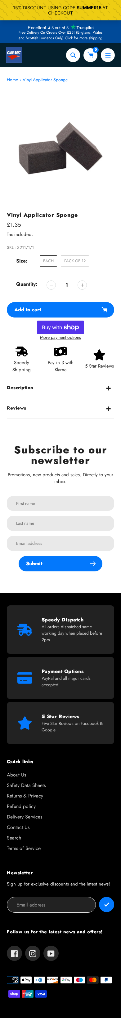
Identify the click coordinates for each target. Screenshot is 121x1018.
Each (48, 261)
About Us (16, 774)
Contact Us (18, 827)
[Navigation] (108, 55)
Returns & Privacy (25, 795)
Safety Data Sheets (26, 785)
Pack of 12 (75, 261)
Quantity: (26, 284)
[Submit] (106, 904)
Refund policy (21, 806)
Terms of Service (24, 848)
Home (12, 80)
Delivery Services (24, 816)
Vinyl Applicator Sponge (45, 80)
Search (14, 837)
